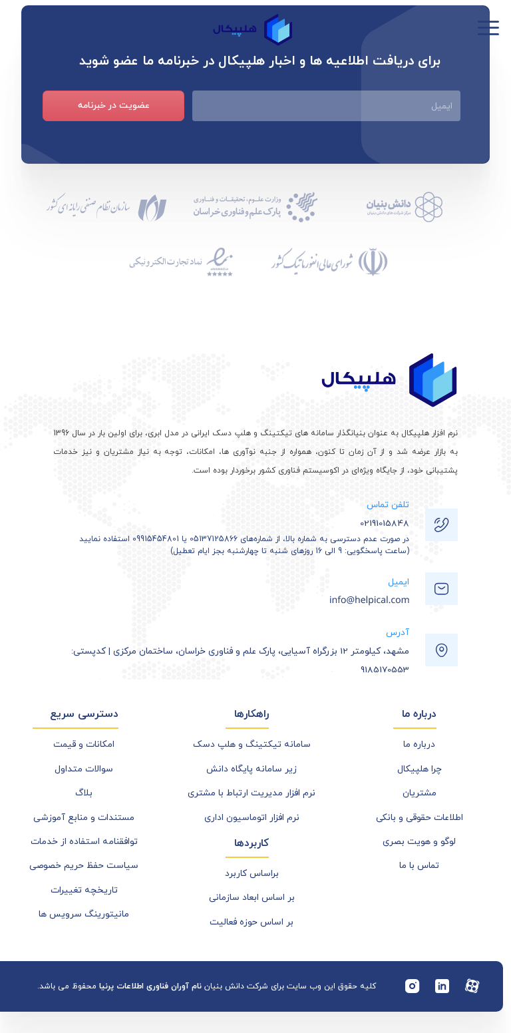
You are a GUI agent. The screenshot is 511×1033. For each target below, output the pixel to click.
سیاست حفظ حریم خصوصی (83, 865)
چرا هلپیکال (419, 769)
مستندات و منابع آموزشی (83, 817)
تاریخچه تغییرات (84, 890)
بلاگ (83, 793)
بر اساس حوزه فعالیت (251, 922)
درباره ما (419, 744)
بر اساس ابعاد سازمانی (252, 897)
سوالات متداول (84, 769)
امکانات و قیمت (83, 744)
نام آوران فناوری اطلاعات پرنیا (150, 986)
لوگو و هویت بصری (419, 841)
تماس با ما (419, 865)
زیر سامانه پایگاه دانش (251, 769)
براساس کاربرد (252, 873)
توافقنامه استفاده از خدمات (84, 841)
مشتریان (419, 793)
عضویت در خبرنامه (114, 105)
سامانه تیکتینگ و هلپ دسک (252, 744)
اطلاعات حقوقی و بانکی (419, 817)
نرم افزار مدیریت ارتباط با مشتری (251, 793)
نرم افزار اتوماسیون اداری (251, 817)
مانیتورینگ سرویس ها (84, 914)
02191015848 (384, 523)
